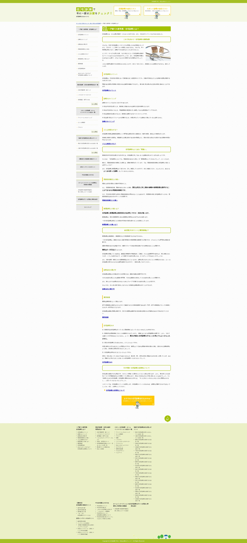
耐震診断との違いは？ (110, 224)
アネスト (80, 127)
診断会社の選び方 (108, 289)
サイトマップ (87, 207)
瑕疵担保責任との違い (110, 200)
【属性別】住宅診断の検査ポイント (88, 159)
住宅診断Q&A (81, 68)
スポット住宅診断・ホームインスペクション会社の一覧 (87, 111)
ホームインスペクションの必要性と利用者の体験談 (88, 183)
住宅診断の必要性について (115, 390)
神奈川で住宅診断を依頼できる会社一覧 (143, 455)
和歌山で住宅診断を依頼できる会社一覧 (143, 492)
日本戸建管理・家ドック (84, 90)
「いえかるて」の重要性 (103, 511)
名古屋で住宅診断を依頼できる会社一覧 (143, 466)
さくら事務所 (81, 122)
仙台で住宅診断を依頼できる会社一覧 (143, 470)
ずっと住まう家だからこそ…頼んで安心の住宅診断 (88, 23)
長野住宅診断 (119, 449)
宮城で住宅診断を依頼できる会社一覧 (143, 444)
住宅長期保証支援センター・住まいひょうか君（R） (105, 444)
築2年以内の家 (81, 508)
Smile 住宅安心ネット (103, 441)
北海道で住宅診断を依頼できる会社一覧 (143, 448)
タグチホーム (119, 447)
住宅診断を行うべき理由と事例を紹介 (88, 199)
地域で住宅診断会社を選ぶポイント (88, 138)
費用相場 (105, 317)
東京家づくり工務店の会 (103, 447)
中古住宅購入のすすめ (88, 175)
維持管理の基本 (82, 521)
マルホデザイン (120, 450)
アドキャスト (119, 443)
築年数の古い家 (82, 511)
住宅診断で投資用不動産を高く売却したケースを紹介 (85, 190)
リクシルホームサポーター (123, 441)
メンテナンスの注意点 (83, 523)
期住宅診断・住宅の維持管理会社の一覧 (87, 84)
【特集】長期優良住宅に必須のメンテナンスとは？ (86, 525)
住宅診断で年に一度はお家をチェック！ (161, 1)
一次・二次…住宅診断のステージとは (84, 514)
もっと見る (94, 104)
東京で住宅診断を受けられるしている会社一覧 (143, 433)
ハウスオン (119, 439)
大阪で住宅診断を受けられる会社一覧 (88, 148)
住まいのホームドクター (122, 445)
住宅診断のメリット (109, 90)
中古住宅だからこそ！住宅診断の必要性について (104, 514)
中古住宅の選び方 (101, 507)
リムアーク (119, 452)
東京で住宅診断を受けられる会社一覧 (88, 143)
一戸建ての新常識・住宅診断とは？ (88, 29)
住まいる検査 (100, 449)
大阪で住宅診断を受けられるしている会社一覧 (143, 436)
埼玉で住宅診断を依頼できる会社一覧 (143, 459)
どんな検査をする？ (109, 144)
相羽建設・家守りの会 (84, 99)
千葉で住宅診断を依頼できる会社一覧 (143, 451)
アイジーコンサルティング (85, 117)
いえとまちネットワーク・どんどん (105, 438)
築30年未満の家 (82, 509)
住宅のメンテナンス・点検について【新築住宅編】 (86, 533)
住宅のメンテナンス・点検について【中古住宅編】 (86, 529)
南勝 (117, 437)
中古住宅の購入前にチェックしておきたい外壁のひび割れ (105, 517)
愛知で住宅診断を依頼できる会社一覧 (143, 440)
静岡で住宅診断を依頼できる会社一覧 (143, 462)
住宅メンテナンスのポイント (87, 167)
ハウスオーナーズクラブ (84, 95)
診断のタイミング (108, 121)
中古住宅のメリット (102, 505)
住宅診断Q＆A (107, 362)
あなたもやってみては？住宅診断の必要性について (85, 74)
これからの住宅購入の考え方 (104, 509)
